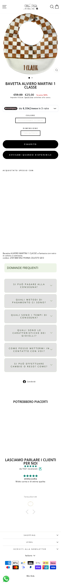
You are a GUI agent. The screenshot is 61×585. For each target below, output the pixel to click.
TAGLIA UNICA (30, 133)
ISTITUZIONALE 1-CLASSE (30, 120)
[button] (28, 512)
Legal (29, 542)
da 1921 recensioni (28, 469)
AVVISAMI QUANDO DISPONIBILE (30, 155)
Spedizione (28, 97)
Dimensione (30, 128)
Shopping (30, 535)
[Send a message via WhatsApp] (6, 578)
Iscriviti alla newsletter (29, 549)
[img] (30, 466)
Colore (30, 115)
